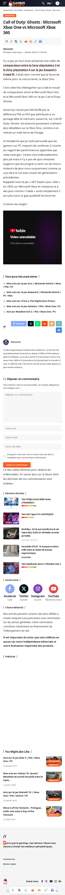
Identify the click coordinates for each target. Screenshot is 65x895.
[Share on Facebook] (11, 41)
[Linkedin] (60, 881)
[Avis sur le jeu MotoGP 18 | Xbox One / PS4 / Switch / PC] (54, 795)
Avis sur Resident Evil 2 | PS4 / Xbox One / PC (31, 311)
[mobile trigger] (6, 3)
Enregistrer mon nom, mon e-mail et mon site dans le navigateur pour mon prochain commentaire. (30, 456)
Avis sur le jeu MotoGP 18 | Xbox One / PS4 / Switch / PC (21, 794)
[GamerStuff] (17, 3)
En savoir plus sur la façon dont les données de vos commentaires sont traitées (31, 478)
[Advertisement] (32, 701)
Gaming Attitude (29, 540)
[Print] (40, 41)
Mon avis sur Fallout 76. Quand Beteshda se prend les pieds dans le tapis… (23, 777)
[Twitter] (23, 593)
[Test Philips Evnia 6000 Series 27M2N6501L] (11, 503)
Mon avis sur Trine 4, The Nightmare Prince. (30, 300)
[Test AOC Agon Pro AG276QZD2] (11, 518)
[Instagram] (38, 593)
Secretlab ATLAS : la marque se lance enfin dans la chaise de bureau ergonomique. (39, 550)
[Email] (30, 41)
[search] (43, 3)
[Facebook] (9, 593)
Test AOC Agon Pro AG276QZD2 (37, 514)
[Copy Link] (35, 41)
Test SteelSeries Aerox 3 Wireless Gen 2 (41, 563)
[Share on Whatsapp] (21, 41)
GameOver (10, 15)
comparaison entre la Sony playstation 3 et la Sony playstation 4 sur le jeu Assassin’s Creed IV (31, 70)
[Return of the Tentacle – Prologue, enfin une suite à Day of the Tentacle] (54, 811)
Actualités (26, 557)
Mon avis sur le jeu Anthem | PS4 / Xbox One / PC (33, 306)
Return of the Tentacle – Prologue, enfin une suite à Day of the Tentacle (22, 811)
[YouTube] (51, 881)
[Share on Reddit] (26, 41)
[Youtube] (53, 593)
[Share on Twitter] (16, 41)
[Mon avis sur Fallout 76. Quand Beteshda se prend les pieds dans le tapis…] (54, 776)
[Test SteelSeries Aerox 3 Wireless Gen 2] (11, 568)
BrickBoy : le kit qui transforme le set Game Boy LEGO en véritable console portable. (40, 532)
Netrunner (8, 48)
